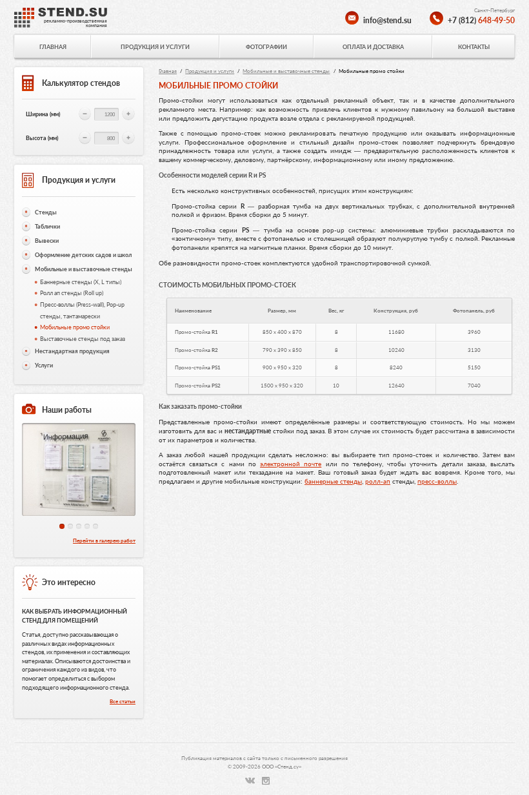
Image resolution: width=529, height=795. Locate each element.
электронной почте (290, 464)
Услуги (44, 365)
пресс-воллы (437, 481)
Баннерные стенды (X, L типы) (80, 281)
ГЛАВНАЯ (52, 46)
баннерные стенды (333, 481)
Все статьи (122, 701)
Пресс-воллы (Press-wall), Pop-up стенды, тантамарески (82, 310)
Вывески (47, 240)
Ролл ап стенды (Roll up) (71, 292)
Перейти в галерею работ (104, 540)
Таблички (47, 226)
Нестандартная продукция (72, 351)
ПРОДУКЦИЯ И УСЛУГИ (155, 46)
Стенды (46, 212)
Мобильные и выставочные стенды (83, 269)
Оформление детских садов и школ (83, 254)
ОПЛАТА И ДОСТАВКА (373, 46)
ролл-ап (377, 481)
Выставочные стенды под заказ (82, 338)
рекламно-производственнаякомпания (75, 23)
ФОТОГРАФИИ (266, 46)
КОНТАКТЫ (474, 46)
